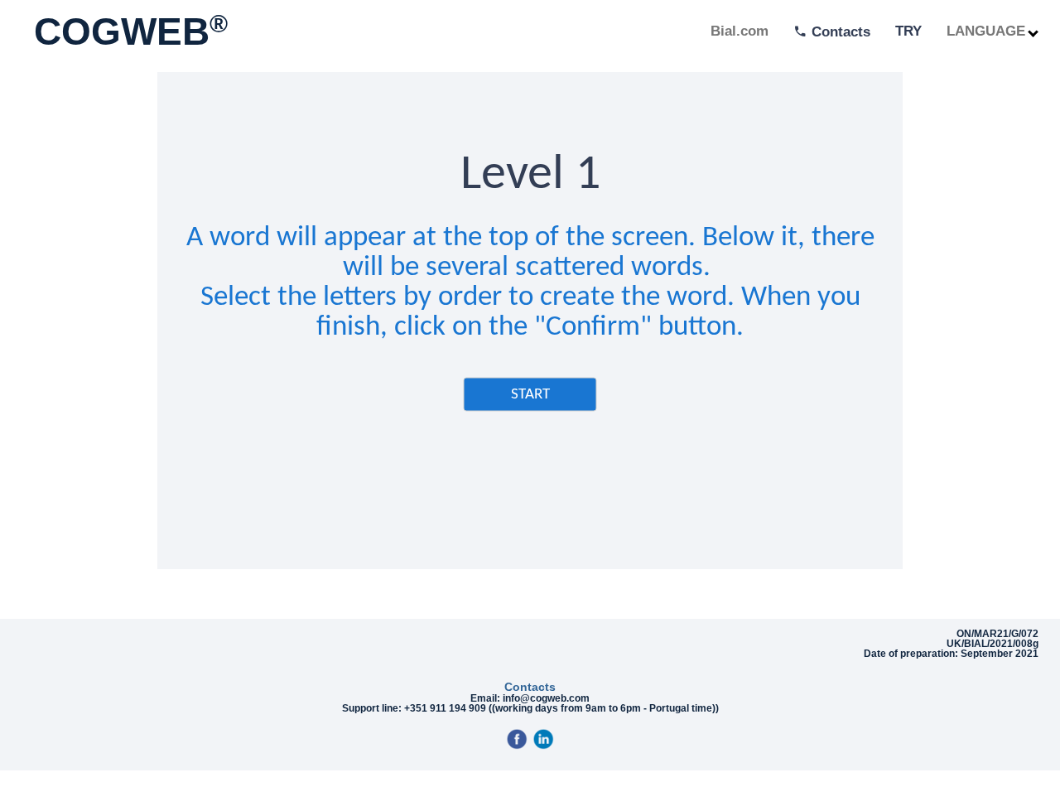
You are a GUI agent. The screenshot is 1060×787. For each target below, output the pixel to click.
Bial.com (739, 31)
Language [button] (988, 31)
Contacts (838, 32)
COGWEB (125, 31)
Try (908, 31)
